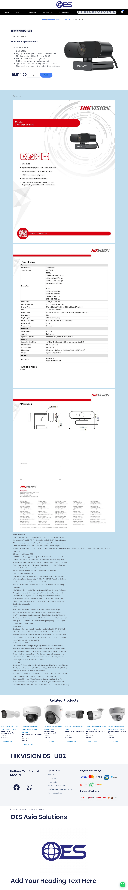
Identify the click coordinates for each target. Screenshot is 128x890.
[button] (122, 884)
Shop (18, 12)
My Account (64, 12)
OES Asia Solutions (39, 817)
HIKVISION (66, 20)
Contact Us (48, 12)
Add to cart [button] (7, 742)
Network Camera (53, 20)
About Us (32, 12)
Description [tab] (17, 96)
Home (7, 12)
